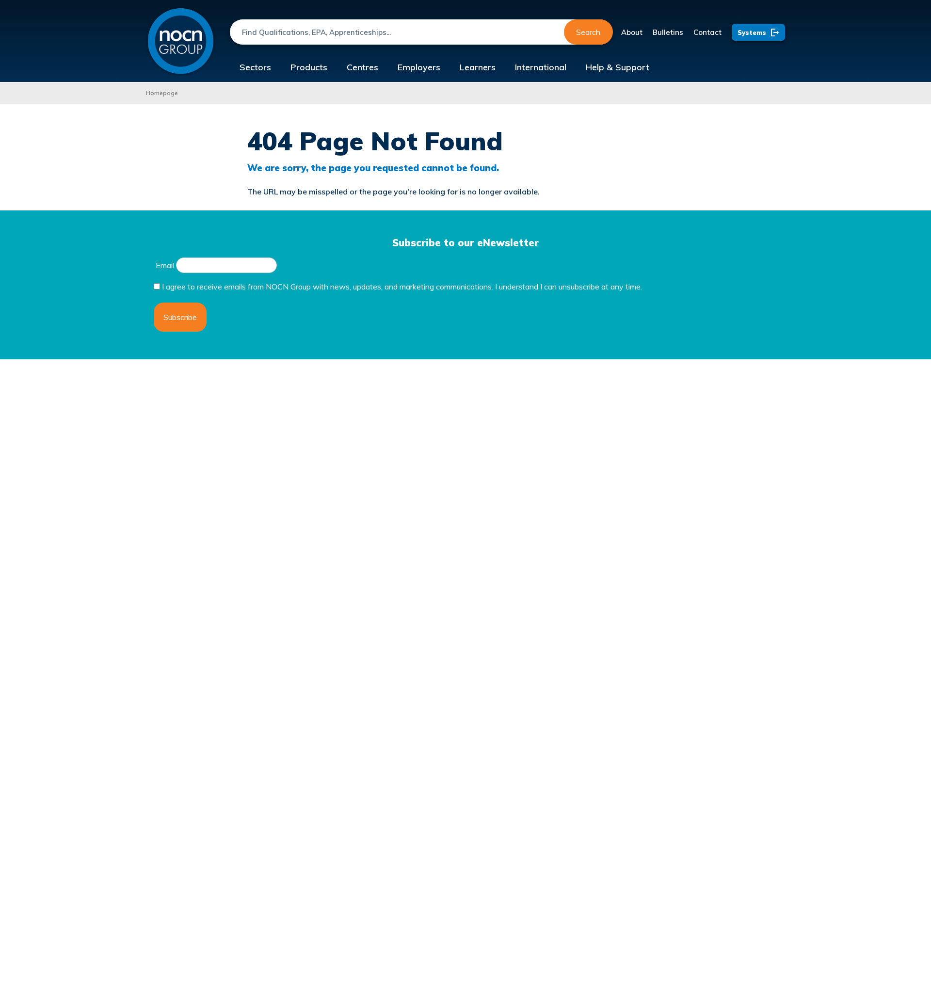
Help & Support (617, 67)
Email (165, 265)
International (540, 67)
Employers (419, 67)
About (631, 32)
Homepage (162, 92)
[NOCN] (180, 41)
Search (588, 32)
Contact (707, 32)
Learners (478, 67)
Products (308, 67)
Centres (362, 67)
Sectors (255, 67)
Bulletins (668, 32)
